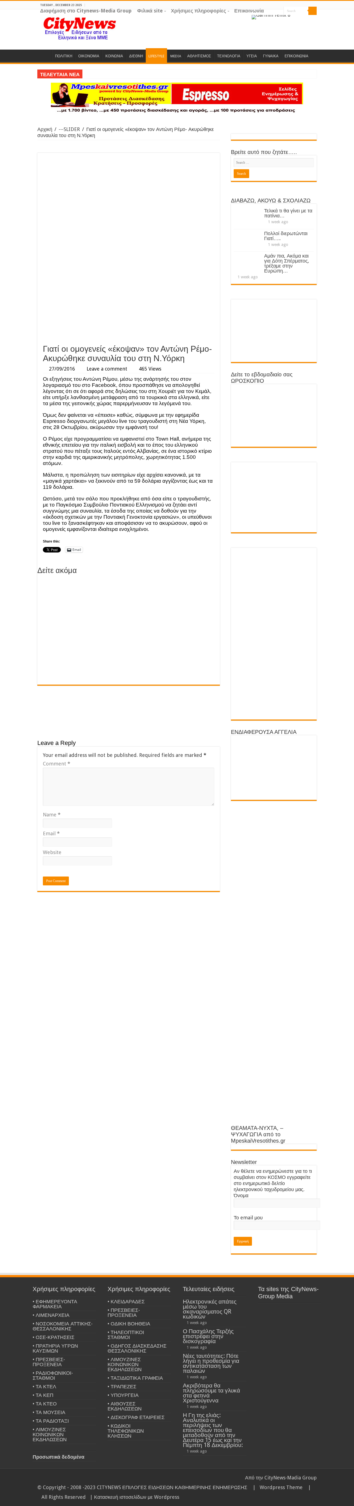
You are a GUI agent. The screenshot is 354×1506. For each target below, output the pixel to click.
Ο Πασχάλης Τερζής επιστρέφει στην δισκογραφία (208, 1336)
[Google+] (298, 19)
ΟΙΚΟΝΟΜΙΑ (88, 56)
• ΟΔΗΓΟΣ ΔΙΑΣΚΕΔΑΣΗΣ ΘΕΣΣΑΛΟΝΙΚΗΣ (137, 1348)
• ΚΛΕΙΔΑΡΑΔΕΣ (126, 1301)
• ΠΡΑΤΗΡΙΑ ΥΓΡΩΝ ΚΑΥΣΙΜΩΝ (55, 1348)
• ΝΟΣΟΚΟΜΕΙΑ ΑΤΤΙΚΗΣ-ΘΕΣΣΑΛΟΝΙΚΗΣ (63, 1326)
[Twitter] (309, 19)
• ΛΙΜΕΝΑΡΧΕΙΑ (51, 1315)
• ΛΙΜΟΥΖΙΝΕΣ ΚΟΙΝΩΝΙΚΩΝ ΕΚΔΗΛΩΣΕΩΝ (50, 1434)
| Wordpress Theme (276, 1487)
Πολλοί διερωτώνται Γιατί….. (286, 235)
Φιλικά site (150, 11)
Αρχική (44, 129)
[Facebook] (303, 19)
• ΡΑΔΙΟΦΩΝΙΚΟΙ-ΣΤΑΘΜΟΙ (53, 1375)
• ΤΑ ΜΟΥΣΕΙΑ (49, 1412)
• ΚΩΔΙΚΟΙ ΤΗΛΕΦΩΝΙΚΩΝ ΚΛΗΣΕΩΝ (126, 1431)
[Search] (312, 11)
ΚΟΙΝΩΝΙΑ (114, 56)
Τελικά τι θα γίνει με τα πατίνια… (288, 213)
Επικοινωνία (249, 11)
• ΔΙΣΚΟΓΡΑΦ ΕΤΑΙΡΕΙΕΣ (136, 1417)
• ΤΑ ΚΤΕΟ (45, 1404)
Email (51, 833)
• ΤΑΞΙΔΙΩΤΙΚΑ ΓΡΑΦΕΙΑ (135, 1378)
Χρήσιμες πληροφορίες (198, 11)
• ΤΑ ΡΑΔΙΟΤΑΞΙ (51, 1421)
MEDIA (175, 56)
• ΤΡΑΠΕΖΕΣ (122, 1386)
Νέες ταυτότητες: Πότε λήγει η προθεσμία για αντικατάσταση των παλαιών (211, 1363)
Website (52, 852)
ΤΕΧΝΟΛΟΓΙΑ (228, 56)
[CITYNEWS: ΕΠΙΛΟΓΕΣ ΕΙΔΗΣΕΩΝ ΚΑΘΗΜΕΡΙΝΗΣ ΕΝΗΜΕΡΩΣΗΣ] (80, 28)
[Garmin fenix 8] (271, 17)
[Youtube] (314, 19)
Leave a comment (107, 369)
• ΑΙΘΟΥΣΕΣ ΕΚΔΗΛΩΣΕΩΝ (125, 1406)
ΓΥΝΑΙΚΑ (270, 56)
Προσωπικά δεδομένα (58, 1457)
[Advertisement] (128, 299)
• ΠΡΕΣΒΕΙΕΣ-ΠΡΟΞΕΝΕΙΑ (49, 1361)
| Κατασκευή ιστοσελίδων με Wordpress (134, 1497)
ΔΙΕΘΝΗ (136, 56)
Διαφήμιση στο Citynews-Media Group (86, 11)
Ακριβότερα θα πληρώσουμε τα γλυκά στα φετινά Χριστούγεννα (211, 1393)
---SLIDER (69, 129)
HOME (44, 55)
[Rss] (293, 19)
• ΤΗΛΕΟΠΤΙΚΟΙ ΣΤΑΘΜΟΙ (126, 1334)
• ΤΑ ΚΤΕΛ (44, 1386)
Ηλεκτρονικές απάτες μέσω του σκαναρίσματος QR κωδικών (209, 1309)
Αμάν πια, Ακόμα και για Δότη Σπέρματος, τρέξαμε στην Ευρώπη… (286, 263)
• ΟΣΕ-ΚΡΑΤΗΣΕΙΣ (53, 1337)
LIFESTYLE (156, 56)
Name (52, 815)
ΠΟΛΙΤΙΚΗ (63, 56)
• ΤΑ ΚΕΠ (43, 1395)
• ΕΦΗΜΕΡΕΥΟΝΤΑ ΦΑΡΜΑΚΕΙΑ (55, 1304)
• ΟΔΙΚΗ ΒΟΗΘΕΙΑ (129, 1324)
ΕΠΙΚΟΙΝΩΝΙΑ (296, 56)
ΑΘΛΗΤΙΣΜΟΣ (199, 56)
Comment (56, 764)
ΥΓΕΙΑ (251, 56)
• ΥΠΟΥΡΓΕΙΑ (123, 1395)
